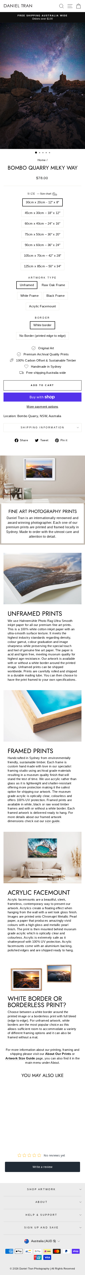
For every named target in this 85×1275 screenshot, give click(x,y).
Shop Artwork (41, 1189)
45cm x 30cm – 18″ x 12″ (42, 213)
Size (39, 193)
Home (42, 160)
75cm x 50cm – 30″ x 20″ (42, 234)
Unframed (27, 285)
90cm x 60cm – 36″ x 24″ (42, 245)
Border (42, 317)
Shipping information (43, 427)
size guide (52, 821)
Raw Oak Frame (53, 285)
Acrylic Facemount (42, 306)
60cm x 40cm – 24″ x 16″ (42, 223)
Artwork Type (42, 277)
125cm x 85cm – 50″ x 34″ (42, 266)
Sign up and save (41, 1227)
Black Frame (55, 295)
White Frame (29, 295)
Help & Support (41, 1214)
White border (42, 325)
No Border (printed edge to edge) (42, 335)
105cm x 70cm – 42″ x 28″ (42, 255)
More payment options (42, 406)
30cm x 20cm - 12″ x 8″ (42, 202)
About (41, 1202)
